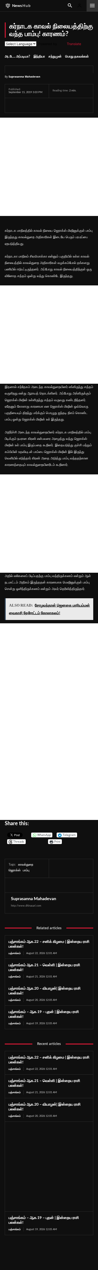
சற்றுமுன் (55, 56)
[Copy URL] (69, 105)
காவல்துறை (25, 864)
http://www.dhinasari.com (26, 905)
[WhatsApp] (35, 105)
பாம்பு (26, 870)
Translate (74, 44)
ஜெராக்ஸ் (14, 870)
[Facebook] (13, 105)
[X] (24, 105)
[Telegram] (46, 105)
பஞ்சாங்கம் (15, 953)
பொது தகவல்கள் (77, 56)
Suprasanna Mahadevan (24, 76)
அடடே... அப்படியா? (17, 56)
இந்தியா (39, 56)
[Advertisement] (49, 167)
